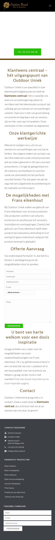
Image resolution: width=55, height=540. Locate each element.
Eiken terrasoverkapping (14, 479)
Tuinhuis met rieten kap (13, 497)
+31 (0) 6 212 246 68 (16, 447)
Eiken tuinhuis (10, 466)
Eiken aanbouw (10, 475)
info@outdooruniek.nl (16, 451)
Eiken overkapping (11, 470)
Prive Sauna (9, 488)
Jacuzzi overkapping (12, 483)
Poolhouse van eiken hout (14, 492)
